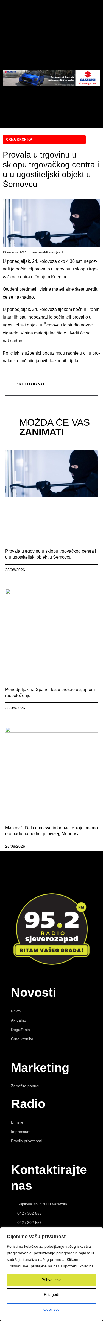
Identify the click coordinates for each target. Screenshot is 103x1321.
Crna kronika (19, 139)
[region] (51, 1274)
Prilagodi (51, 1294)
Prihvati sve (51, 1280)
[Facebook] (43, 100)
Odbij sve (51, 1309)
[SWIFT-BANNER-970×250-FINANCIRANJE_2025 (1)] (51, 84)
